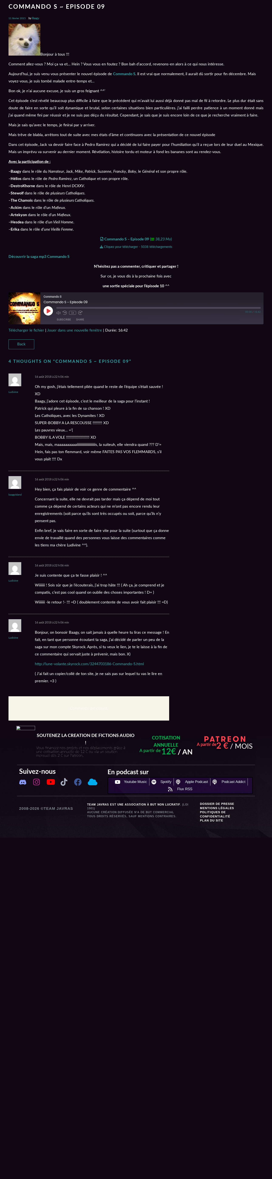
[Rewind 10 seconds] (65, 313)
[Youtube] (50, 782)
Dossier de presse (217, 804)
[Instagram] (36, 782)
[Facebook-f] (78, 782)
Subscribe (64, 319)
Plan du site (211, 820)
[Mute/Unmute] (58, 313)
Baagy (35, 18)
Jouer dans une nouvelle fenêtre (74, 330)
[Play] (48, 311)
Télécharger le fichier (26, 330)
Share (80, 319)
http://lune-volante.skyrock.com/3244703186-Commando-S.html (89, 664)
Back (21, 344)
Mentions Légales (217, 808)
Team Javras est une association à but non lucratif (133, 804)
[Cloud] (92, 782)
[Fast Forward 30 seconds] (80, 313)
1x (72, 312)
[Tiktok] (64, 782)
